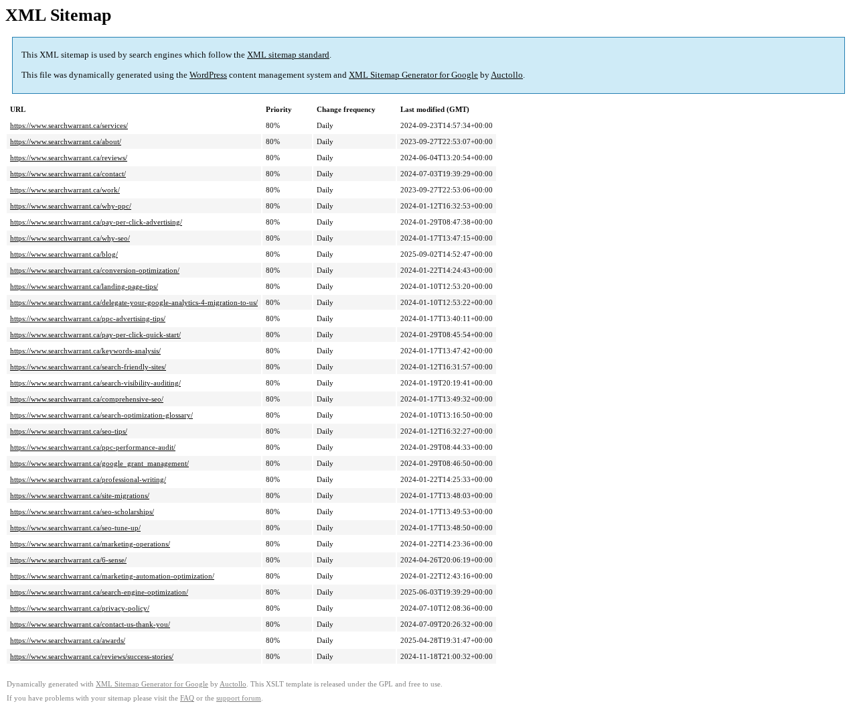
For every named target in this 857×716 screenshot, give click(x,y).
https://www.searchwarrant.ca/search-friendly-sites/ (88, 367)
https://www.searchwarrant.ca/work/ (65, 190)
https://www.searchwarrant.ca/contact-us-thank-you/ (90, 624)
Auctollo (507, 75)
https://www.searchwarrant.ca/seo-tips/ (68, 431)
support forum (238, 698)
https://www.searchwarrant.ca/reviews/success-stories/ (91, 656)
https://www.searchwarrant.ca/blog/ (64, 254)
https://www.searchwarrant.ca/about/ (65, 141)
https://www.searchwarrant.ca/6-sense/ (68, 560)
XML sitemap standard (288, 55)
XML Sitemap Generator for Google (413, 75)
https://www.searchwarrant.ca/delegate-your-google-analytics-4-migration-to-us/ (134, 302)
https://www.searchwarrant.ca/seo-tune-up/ (75, 528)
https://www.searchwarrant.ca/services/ (69, 125)
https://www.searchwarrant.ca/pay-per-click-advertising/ (96, 222)
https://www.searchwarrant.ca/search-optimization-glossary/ (101, 415)
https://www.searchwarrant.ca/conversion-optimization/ (94, 270)
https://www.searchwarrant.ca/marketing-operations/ (90, 544)
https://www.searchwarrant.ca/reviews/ (68, 158)
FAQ (187, 698)
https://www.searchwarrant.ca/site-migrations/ (79, 495)
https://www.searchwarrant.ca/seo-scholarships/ (82, 512)
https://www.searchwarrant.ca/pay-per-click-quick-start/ (95, 335)
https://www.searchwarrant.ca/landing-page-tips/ (84, 286)
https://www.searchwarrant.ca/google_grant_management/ (99, 463)
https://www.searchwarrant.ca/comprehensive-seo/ (86, 399)
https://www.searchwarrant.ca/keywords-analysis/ (85, 351)
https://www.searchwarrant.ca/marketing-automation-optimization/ (112, 576)
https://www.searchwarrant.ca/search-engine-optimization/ (99, 592)
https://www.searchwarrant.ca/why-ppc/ (70, 206)
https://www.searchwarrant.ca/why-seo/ (70, 238)
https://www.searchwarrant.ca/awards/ (67, 640)
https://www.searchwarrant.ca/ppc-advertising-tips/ (87, 318)
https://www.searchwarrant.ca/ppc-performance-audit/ (92, 447)
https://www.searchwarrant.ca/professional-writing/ (88, 479)
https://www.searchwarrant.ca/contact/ (68, 174)
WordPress (208, 75)
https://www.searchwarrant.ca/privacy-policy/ (79, 608)
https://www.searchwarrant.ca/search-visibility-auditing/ (95, 383)
